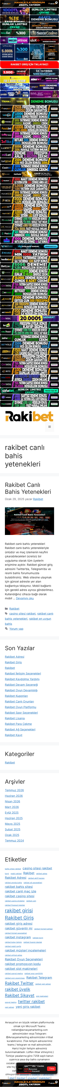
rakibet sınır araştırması (15, 978)
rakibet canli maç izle (20, 891)
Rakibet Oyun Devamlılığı (21, 690)
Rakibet (14, 608)
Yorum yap (16, 628)
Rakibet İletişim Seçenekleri (23, 673)
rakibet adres (41, 874)
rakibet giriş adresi (18, 924)
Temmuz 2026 (14, 790)
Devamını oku (25, 598)
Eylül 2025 (12, 812)
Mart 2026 (12, 807)
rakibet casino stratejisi (15, 901)
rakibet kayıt (38, 938)
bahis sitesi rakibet (13, 869)
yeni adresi (9, 1007)
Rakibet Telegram (39, 978)
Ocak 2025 (12, 835)
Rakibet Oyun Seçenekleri (24, 959)
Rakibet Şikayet (19, 995)
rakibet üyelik (17, 989)
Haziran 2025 (14, 818)
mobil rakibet (16, 874)
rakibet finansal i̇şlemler (15, 905)
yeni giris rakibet (28, 1007)
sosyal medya (10, 1002)
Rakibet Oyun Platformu (20, 707)
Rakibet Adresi (14, 656)
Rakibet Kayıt (13, 735)
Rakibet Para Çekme (18, 724)
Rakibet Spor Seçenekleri (21, 712)
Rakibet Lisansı (15, 718)
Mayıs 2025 (12, 823)
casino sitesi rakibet (22, 613)
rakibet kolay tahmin (13, 942)
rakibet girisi (19, 910)
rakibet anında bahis (13, 883)
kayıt (7, 874)
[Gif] (29, 174)
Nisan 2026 (12, 801)
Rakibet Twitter (19, 983)
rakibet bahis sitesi (19, 887)
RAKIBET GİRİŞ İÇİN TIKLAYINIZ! (29, 64)
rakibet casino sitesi (19, 896)
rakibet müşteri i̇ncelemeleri (25, 950)
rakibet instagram (18, 937)
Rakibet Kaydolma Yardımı (22, 679)
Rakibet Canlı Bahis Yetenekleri (28, 488)
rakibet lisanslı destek (32, 942)
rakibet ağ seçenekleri (33, 883)
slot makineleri (42, 996)
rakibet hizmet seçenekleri (16, 933)
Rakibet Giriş (13, 662)
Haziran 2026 (14, 795)
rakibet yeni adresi (43, 984)
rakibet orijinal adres (13, 955)
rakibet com (31, 901)
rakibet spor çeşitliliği (33, 973)
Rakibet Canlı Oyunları (19, 701)
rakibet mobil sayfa (13, 946)
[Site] (29, 108)
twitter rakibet (31, 1001)
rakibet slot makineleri (21, 969)
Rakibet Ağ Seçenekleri (20, 729)
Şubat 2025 (12, 829)
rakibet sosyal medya (14, 973)
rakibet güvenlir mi (18, 928)
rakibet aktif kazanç (36, 878)
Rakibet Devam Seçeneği (21, 684)
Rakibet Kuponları (16, 696)
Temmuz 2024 (14, 840)
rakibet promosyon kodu (23, 964)
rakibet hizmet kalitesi (43, 929)
